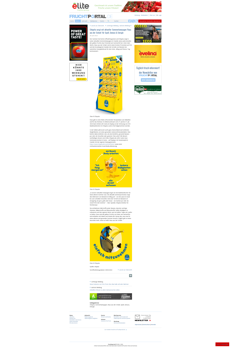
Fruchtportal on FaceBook (129, 21)
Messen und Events (106, 317)
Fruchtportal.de (91, 16)
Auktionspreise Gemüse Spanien (122, 318)
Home (72, 21)
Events (102, 21)
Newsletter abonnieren (75, 320)
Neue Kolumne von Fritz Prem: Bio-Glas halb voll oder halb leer (109, 284)
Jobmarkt (84, 21)
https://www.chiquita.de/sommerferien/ (102, 144)
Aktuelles (72, 317)
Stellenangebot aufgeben (91, 318)
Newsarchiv (72, 318)
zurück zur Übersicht (97, 25)
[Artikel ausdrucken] (130, 275)
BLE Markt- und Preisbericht (121, 317)
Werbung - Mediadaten (141, 15)
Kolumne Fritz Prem (106, 321)
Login (160, 15)
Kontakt (153, 324)
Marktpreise (93, 21)
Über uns (152, 15)
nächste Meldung (124, 25)
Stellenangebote (89, 317)
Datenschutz (146, 324)
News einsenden (74, 321)
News (77, 21)
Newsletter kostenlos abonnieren (150, 21)
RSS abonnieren (74, 323)
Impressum (138, 324)
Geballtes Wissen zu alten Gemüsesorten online (105, 290)
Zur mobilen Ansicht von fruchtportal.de (114, 329)
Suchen (116, 21)
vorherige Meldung (113, 25)
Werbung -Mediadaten (119, 323)
